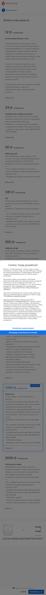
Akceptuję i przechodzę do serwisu (23, 332)
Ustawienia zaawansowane (23, 328)
